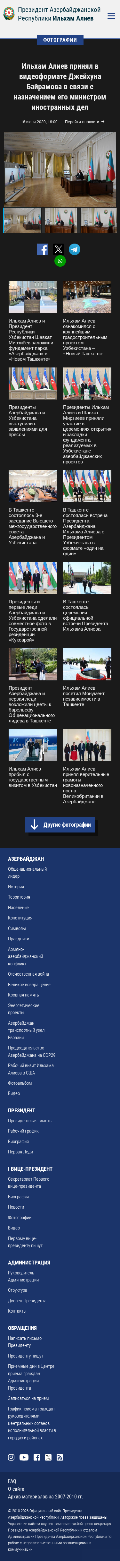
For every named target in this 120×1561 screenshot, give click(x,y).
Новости (16, 1207)
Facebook (37, 1457)
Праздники (18, 939)
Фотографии (19, 1217)
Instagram (11, 1457)
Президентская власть (30, 1121)
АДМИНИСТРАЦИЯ (29, 1262)
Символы (17, 928)
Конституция (20, 918)
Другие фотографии (67, 824)
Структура (17, 1290)
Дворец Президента (27, 1301)
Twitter (48, 1457)
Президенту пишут (25, 1356)
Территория (19, 897)
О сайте (16, 1489)
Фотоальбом (20, 1083)
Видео (14, 1093)
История (16, 887)
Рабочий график (23, 1131)
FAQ (12, 1481)
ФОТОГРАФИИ (60, 40)
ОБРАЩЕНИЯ (22, 1328)
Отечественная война (28, 974)
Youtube (24, 1457)
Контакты (17, 1311)
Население (18, 907)
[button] (111, 169)
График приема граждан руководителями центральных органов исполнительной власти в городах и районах (32, 1423)
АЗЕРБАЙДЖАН (26, 859)
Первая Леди (20, 1152)
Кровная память (23, 995)
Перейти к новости (82, 121)
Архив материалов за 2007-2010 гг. (45, 1497)
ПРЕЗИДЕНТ (21, 1110)
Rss (60, 1457)
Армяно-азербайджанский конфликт (25, 956)
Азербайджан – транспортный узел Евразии (26, 1030)
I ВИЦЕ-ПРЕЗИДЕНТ (30, 1169)
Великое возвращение (29, 984)
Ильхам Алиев (73, 18)
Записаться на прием (28, 1398)
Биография (18, 1141)
